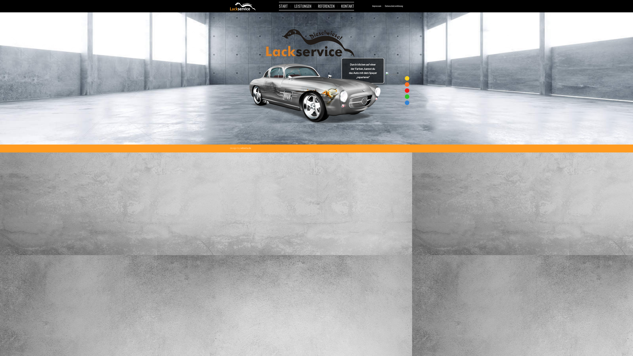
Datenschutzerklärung (394, 6)
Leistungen (302, 6)
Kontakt (347, 6)
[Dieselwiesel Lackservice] (258, 16)
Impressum (376, 6)
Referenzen (326, 6)
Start (283, 6)
